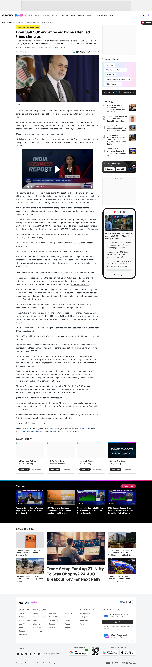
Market (53, 428)
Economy (64, 15)
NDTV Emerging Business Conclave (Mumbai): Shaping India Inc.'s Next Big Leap (59, 510)
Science (52, 624)
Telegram (84, 617)
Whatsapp (84, 624)
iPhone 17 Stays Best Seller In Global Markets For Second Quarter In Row (28, 552)
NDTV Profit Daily (56, 461)
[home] (14, 14)
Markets (46, 15)
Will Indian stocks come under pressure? (45, 398)
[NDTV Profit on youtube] (34, 654)
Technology (53, 620)
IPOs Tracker (24, 635)
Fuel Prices (68, 627)
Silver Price (53, 627)
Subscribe (24, 469)
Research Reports (77, 15)
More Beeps (118, 275)
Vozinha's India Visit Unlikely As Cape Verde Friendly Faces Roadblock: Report (121, 578)
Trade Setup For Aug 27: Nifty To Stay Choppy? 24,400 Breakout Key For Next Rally (75, 574)
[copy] (98, 52)
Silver (37, 432)
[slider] (58, 184)
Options (22, 631)
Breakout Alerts (25, 620)
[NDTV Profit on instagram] (26, 654)
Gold (28, 432)
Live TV (29, 15)
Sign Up (118, 622)
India (66, 617)
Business (55, 15)
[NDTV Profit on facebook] (17, 654)
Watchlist (22, 617)
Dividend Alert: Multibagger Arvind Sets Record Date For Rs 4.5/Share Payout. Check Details (122, 552)
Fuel (23, 432)
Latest (37, 15)
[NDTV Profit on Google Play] (110, 652)
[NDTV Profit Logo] (28, 602)
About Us (19, 663)
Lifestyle (36, 624)
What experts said (25, 331)
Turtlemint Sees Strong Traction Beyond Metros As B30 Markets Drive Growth (30, 510)
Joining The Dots (117, 461)
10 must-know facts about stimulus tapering (42, 134)
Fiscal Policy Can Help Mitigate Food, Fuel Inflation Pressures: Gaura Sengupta (90, 510)
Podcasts (84, 620)
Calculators (37, 631)
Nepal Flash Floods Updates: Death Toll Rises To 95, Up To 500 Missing (29, 578)
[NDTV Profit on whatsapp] (39, 654)
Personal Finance (101, 15)
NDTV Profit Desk (28, 48)
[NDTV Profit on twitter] (22, 654)
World (35, 620)
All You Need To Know (27, 461)
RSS (59, 663)
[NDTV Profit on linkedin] (30, 654)
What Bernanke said (80, 284)
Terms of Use (30, 663)
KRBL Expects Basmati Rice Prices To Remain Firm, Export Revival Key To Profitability (120, 510)
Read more (88, 202)
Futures (22, 627)
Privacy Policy (42, 663)
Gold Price (37, 627)
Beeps (89, 15)
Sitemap (52, 663)
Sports (67, 620)
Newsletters (85, 613)
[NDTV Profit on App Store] (127, 652)
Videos (67, 624)
